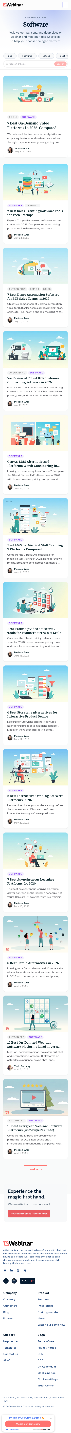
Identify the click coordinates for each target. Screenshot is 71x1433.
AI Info (7, 1360)
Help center (10, 1341)
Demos (34, 289)
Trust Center (46, 1385)
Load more (35, 1169)
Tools (13, 117)
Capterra (27, 1281)
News (41, 1318)
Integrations (45, 1306)
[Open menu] (65, 5)
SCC (40, 1360)
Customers (10, 1306)
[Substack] (24, 1270)
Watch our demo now (51, 1324)
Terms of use (46, 1341)
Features (43, 1299)
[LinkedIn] (11, 1270)
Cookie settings (48, 1379)
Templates (9, 1347)
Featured (27, 55)
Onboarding (17, 372)
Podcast (8, 1318)
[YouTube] (5, 1270)
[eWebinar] (13, 4)
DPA (40, 1354)
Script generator (48, 1312)
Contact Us (10, 1354)
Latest (46, 55)
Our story (9, 1299)
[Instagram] (18, 1270)
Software (28, 117)
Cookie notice (46, 1373)
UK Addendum (47, 1366)
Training (32, 205)
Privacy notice (47, 1347)
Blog (10, 55)
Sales (47, 289)
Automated (16, 1037)
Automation (17, 289)
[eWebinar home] (18, 1243)
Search (60, 63)
